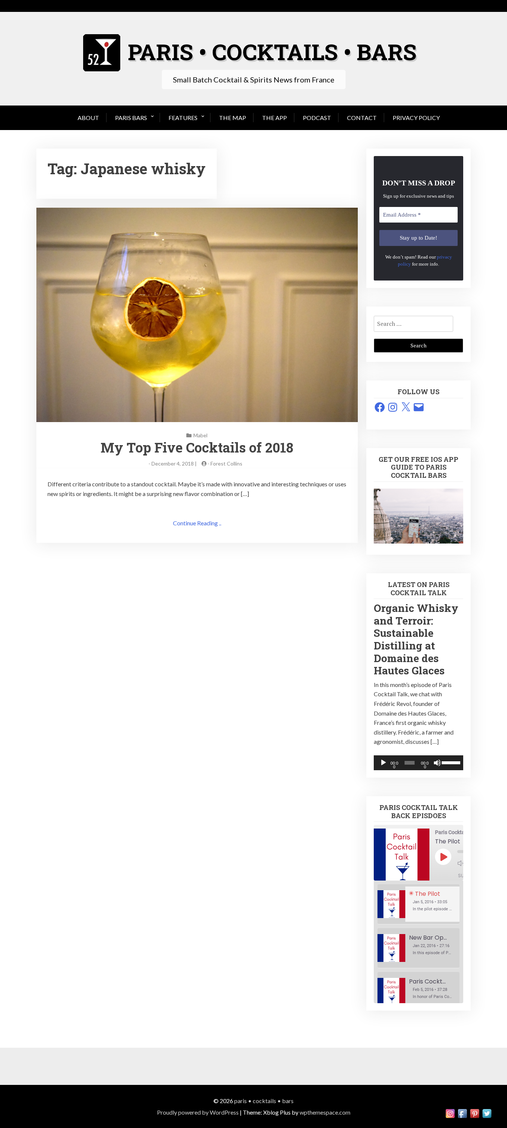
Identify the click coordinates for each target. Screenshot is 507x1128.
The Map (232, 117)
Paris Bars (131, 117)
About (88, 117)
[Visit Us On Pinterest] (474, 1112)
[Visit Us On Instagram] (450, 1112)
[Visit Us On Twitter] (487, 1112)
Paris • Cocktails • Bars (264, 1100)
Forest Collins (226, 463)
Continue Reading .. (197, 522)
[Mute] (437, 762)
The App (274, 117)
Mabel (200, 435)
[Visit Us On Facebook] (462, 1112)
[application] (418, 762)
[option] (418, 904)
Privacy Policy (416, 117)
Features (183, 117)
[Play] (383, 762)
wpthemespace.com (325, 1112)
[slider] (450, 762)
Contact (362, 117)
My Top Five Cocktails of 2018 (197, 447)
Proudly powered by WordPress (198, 1112)
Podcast (317, 117)
